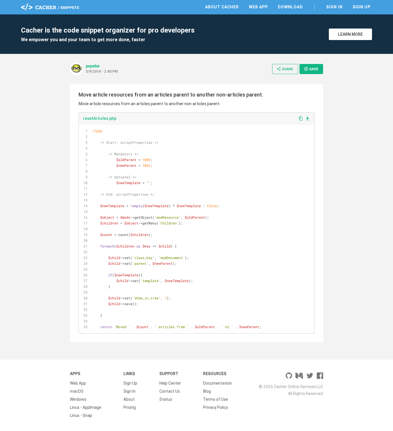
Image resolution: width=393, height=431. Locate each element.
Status (165, 399)
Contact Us (169, 391)
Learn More (350, 34)
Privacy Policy (215, 407)
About (129, 399)
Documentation (217, 383)
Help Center (170, 383)
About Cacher (222, 7)
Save (311, 69)
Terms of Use (215, 399)
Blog (207, 391)
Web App (258, 7)
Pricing (129, 407)
